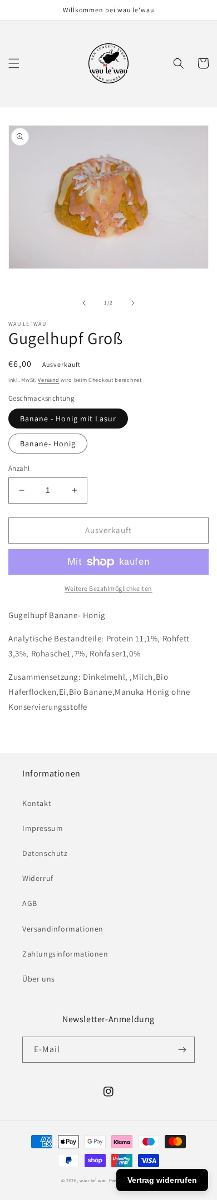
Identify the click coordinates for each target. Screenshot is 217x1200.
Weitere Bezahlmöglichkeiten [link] (108, 588)
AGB (29, 903)
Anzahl (18, 468)
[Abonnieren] (182, 1050)
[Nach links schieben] (84, 303)
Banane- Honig (48, 444)
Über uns (38, 979)
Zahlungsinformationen (65, 954)
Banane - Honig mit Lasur (68, 419)
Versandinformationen (62, 929)
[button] (14, 63)
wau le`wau (93, 1180)
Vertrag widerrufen (162, 1180)
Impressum (42, 828)
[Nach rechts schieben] (133, 303)
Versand (48, 380)
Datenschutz (45, 853)
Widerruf (37, 878)
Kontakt (36, 803)
